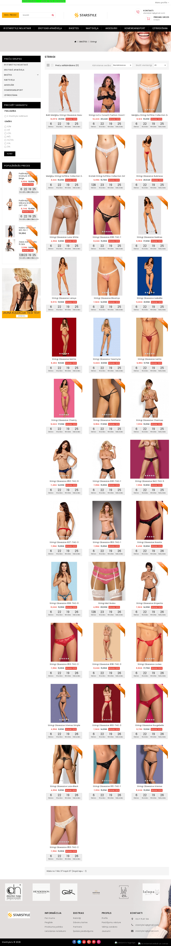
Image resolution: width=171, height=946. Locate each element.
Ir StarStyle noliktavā (17, 116)
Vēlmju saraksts (109, 926)
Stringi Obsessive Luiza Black (64, 786)
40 (8, 130)
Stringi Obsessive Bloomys (107, 298)
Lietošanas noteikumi (55, 931)
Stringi (93, 41)
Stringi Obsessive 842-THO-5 (149, 481)
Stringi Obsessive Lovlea (150, 664)
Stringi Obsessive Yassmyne (107, 359)
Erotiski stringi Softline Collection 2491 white (111, 176)
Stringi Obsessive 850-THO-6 (64, 481)
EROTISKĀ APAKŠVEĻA (50, 28)
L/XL (9, 133)
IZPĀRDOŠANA (160, 28)
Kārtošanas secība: (101, 65)
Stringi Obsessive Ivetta (149, 359)
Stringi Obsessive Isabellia (149, 298)
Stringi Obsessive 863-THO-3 (106, 725)
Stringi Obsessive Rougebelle (149, 725)
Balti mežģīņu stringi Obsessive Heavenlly (66, 115)
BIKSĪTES (74, 28)
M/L (9, 136)
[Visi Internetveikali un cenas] (153, 944)
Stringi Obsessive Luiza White (64, 237)
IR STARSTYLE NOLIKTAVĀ (17, 28)
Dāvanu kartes (80, 922)
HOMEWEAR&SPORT (134, 28)
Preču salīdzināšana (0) (67, 65)
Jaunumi (106, 931)
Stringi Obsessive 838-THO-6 (64, 603)
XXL (9, 143)
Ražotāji (77, 918)
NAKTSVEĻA (92, 28)
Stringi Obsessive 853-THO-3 (64, 664)
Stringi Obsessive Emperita (149, 603)
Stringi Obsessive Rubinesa (149, 176)
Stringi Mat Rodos (107, 603)
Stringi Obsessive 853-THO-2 (64, 847)
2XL (9, 146)
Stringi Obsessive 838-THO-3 (106, 664)
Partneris (77, 926)
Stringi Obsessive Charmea (149, 420)
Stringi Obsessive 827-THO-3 (64, 542)
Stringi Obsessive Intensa (149, 786)
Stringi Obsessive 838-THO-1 (107, 237)
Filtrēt (10, 154)
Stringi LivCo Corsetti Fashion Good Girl (108, 115)
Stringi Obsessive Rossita (149, 542)
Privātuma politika (54, 926)
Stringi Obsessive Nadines (149, 237)
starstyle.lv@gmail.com (147, 925)
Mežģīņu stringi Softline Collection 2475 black (68, 176)
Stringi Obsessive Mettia (64, 359)
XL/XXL (10, 140)
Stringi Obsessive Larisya (64, 298)
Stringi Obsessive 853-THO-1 (107, 542)
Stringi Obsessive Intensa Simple (64, 725)
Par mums (50, 918)
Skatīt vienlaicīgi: (144, 65)
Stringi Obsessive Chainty (64, 420)
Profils (105, 918)
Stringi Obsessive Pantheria (107, 420)
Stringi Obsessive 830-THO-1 (107, 481)
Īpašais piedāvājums (83, 931)
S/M (9, 126)
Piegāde (49, 922)
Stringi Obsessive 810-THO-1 (107, 786)
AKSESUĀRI (111, 28)
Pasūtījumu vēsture (111, 922)
